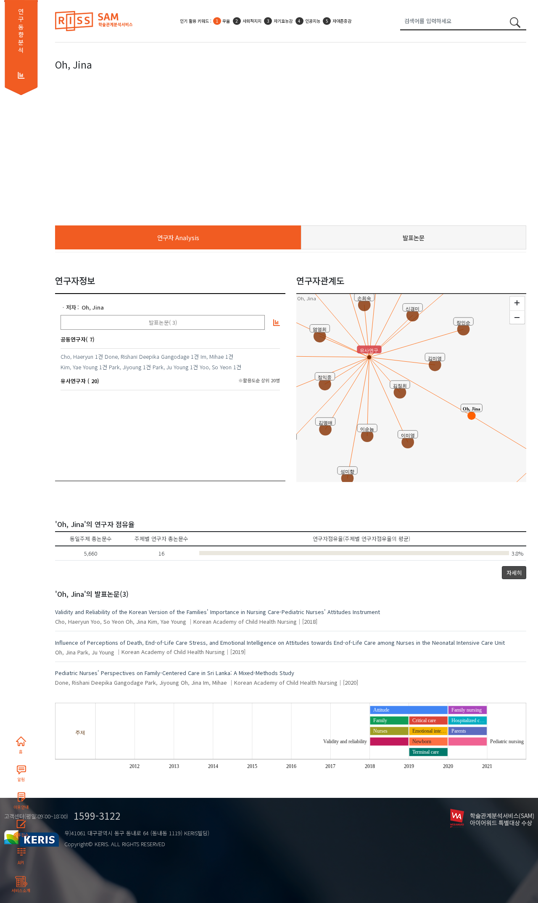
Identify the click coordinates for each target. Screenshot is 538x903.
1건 (99, 356)
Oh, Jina (93, 307)
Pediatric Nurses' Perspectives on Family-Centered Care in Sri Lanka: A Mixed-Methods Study (174, 673)
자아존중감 (341, 21)
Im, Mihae (212, 356)
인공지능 (312, 21)
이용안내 (21, 807)
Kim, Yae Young (79, 367)
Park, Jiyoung (125, 367)
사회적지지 (252, 21)
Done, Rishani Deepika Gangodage (147, 356)
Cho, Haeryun (77, 356)
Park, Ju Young (170, 367)
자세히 (514, 573)
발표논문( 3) (163, 322)
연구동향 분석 (21, 31)
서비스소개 (20, 890)
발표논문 (414, 237)
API (21, 863)
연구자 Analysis (178, 237)
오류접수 (21, 835)
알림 (21, 779)
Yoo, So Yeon (216, 367)
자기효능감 (283, 21)
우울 (226, 21)
